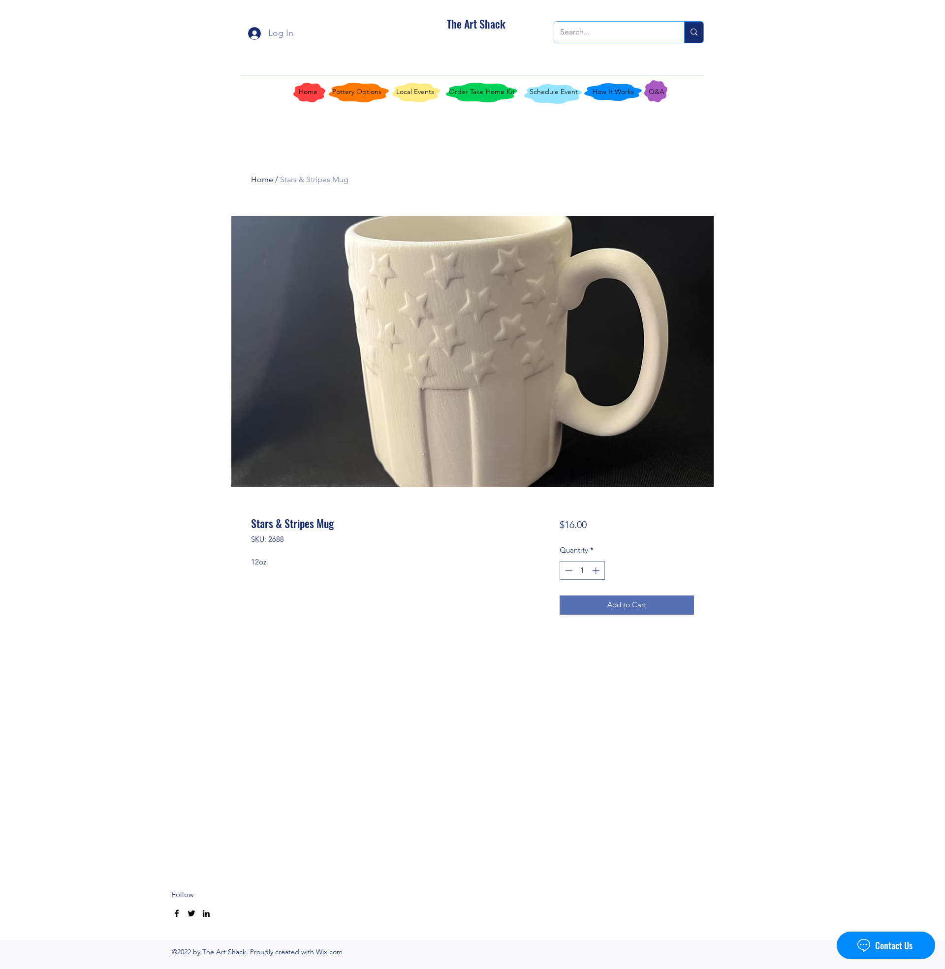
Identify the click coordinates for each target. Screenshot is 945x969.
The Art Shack (476, 23)
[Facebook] (177, 913)
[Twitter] (191, 913)
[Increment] (596, 571)
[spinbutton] (582, 571)
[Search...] (693, 32)
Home (262, 179)
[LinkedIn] (206, 913)
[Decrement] (567, 571)
